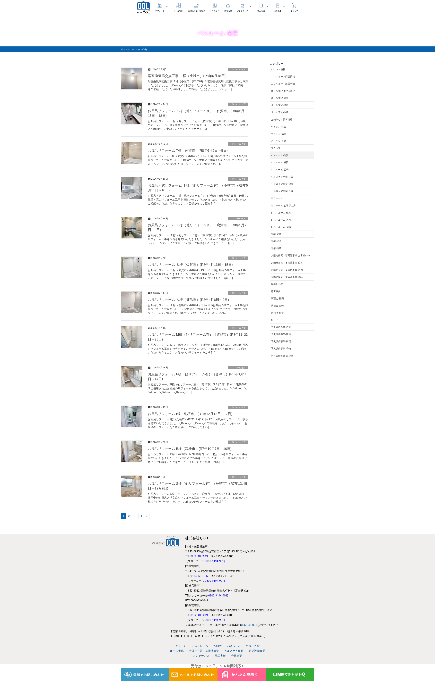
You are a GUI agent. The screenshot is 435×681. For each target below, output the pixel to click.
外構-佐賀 (276, 234)
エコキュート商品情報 (283, 76)
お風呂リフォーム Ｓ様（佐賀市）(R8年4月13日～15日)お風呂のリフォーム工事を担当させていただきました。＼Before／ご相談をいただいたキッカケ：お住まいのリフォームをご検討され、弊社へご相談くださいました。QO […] (197, 274)
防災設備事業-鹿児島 (282, 355)
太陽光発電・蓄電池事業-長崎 (287, 277)
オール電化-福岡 (280, 105)
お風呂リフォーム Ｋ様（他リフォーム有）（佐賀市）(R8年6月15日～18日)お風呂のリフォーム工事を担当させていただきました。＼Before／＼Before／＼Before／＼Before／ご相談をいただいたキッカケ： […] (198, 125)
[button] (162, 6)
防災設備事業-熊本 (281, 334)
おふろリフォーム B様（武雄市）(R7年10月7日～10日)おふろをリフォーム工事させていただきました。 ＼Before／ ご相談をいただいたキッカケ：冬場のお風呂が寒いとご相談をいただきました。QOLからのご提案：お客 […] (198, 458)
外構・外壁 (253, 645)
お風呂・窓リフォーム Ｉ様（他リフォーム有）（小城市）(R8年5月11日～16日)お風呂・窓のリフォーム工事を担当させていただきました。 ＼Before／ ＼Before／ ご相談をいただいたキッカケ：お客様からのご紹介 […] (198, 199)
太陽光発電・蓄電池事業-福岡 (287, 269)
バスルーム (234, 645)
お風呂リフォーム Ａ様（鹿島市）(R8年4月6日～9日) (188, 300)
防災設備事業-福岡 (281, 341)
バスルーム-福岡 (280, 162)
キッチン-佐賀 (278, 126)
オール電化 (177, 650)
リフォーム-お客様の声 (283, 205)
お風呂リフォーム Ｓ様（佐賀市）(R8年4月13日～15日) (190, 265)
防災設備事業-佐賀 (281, 327)
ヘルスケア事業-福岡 (282, 183)
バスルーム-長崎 (280, 169)
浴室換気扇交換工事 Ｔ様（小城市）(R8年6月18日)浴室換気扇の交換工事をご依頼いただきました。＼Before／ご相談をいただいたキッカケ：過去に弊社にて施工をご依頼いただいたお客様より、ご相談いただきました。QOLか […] (198, 85)
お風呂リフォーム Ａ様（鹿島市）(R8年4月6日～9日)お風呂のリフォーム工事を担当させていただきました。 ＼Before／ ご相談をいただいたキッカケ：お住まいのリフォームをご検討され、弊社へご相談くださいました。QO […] (198, 309)
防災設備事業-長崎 (281, 348)
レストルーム (200, 645)
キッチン (180, 645)
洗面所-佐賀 (277, 312)
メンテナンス (201, 655)
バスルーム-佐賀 (238, 69)
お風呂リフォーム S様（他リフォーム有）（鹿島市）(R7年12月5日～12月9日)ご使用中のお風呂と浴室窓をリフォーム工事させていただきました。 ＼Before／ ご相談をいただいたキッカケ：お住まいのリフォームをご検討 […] (197, 497)
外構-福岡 (276, 241)
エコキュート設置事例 (283, 83)
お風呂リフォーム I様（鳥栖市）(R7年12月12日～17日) (190, 414)
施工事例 (276, 291)
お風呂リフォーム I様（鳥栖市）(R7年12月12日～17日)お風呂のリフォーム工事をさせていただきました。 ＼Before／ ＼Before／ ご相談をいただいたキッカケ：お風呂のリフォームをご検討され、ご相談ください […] (198, 423)
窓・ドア (276, 320)
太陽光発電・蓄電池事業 (204, 650)
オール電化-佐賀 (280, 98)
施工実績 (220, 655)
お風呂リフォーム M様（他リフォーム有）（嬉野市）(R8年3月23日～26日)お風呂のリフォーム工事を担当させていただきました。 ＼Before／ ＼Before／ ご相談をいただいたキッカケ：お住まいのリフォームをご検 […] (198, 348)
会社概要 (236, 655)
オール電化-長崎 (280, 112)
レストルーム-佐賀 (281, 212)
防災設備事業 (257, 650)
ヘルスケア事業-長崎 (282, 191)
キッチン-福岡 (278, 133)
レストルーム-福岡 (281, 219)
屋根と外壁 (277, 284)
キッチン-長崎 (278, 141)
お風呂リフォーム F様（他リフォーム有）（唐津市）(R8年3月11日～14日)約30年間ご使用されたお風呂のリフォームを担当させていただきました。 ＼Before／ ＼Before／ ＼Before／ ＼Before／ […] (197, 388)
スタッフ (276, 148)
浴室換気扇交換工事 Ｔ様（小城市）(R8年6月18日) (187, 76)
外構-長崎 (276, 248)
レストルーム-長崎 (281, 227)
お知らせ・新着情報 (281, 119)
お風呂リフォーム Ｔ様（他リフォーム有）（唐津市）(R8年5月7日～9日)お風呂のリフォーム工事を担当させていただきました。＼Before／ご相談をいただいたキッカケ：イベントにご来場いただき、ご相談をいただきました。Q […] (198, 239)
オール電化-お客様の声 (283, 90)
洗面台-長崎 (277, 305)
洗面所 (217, 645)
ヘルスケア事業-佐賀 (282, 176)
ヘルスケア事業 (233, 650)
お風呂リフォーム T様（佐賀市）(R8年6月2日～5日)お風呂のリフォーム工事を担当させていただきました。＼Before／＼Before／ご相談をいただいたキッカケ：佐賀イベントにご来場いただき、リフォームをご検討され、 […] (198, 160)
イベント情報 (278, 69)
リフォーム (277, 198)
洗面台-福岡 (277, 298)
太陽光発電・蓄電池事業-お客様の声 (290, 255)
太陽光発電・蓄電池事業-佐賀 (287, 262)
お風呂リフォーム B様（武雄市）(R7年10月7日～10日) (190, 449)
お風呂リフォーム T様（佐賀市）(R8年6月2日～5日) (188, 150)
